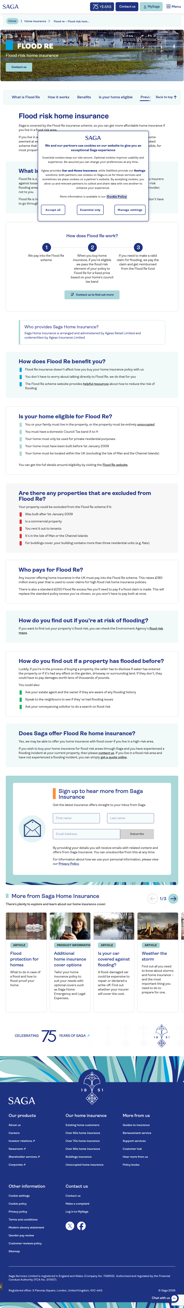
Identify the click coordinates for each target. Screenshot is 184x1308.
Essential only (90, 210)
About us (15, 1125)
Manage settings (130, 210)
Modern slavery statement (26, 1227)
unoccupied (146, 424)
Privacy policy (18, 1211)
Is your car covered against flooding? (114, 959)
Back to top (165, 97)
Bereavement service (137, 1133)
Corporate (17, 1165)
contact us (106, 753)
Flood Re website (115, 465)
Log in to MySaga (77, 1211)
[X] (70, 1226)
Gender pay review (21, 1235)
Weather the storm (154, 957)
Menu (176, 7)
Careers (14, 1133)
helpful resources (96, 384)
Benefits (84, 97)
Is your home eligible (116, 97)
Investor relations (22, 1141)
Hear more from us (135, 1157)
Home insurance (35, 21)
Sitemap (14, 1251)
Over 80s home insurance (83, 1149)
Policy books (131, 1165)
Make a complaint (77, 1203)
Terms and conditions (23, 1219)
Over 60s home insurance (83, 1133)
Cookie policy (18, 1203)
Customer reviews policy (25, 1243)
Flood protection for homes (24, 959)
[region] (93, 176)
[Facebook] (81, 1226)
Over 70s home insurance (83, 1141)
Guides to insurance (136, 1125)
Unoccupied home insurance (85, 1165)
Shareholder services (24, 1157)
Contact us (19, 67)
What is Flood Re (26, 97)
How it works (58, 97)
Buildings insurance (79, 1157)
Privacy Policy (69, 864)
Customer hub (132, 1149)
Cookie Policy (116, 196)
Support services (134, 1141)
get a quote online (114, 757)
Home (12, 21)
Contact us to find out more (94, 294)
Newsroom (17, 1149)
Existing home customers (82, 1125)
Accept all (53, 210)
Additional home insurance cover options (70, 959)
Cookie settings (19, 1196)
